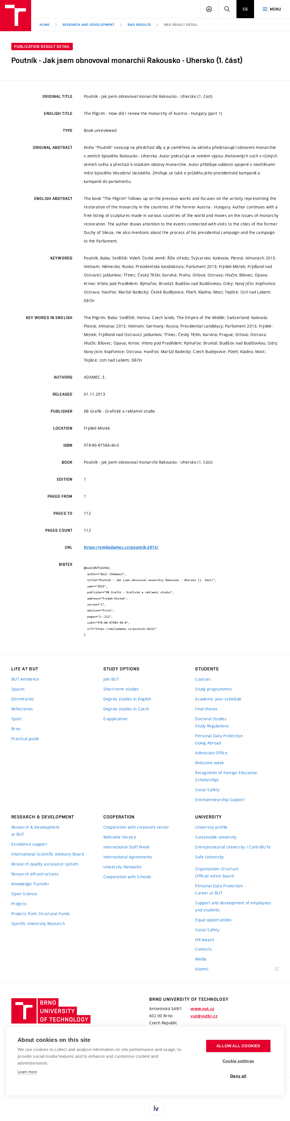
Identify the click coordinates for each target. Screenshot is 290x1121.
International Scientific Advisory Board (47, 854)
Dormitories (22, 699)
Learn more (27, 1072)
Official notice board (214, 876)
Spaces (18, 689)
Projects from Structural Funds (40, 913)
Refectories (22, 709)
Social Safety (207, 789)
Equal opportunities (213, 919)
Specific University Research (38, 923)
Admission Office (211, 752)
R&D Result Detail (181, 25)
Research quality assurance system (44, 864)
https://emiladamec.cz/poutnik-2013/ (121, 547)
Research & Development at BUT (35, 830)
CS (245, 9)
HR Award (204, 939)
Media (200, 959)
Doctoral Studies (210, 718)
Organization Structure (216, 868)
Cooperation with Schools (127, 876)
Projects (19, 903)
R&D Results (139, 25)
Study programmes (213, 689)
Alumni (201, 969)
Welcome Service (119, 837)
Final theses (206, 709)
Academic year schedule (218, 699)
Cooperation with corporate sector (136, 827)
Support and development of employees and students (233, 906)
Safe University (209, 857)
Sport (16, 718)
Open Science (24, 893)
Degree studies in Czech (126, 709)
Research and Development (89, 25)
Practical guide (25, 738)
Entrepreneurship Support (220, 799)
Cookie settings (238, 1061)
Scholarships (207, 779)
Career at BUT (209, 893)
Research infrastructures (35, 874)
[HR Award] (156, 1108)
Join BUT (111, 679)
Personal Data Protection (219, 735)
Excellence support (29, 844)
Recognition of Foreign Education (226, 772)
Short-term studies (121, 689)
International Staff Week (126, 847)
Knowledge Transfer (30, 883)
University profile (211, 827)
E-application (115, 718)
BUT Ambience (25, 679)
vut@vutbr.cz (204, 1016)
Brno (15, 728)
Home (45, 25)
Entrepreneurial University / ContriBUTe (232, 847)
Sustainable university (215, 837)
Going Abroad (208, 743)
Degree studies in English (127, 699)
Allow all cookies (238, 1046)
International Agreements (127, 857)
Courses (203, 679)
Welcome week (209, 762)
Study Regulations (212, 726)
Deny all (238, 1076)
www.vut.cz (202, 1008)
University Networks (122, 866)
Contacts (203, 949)
